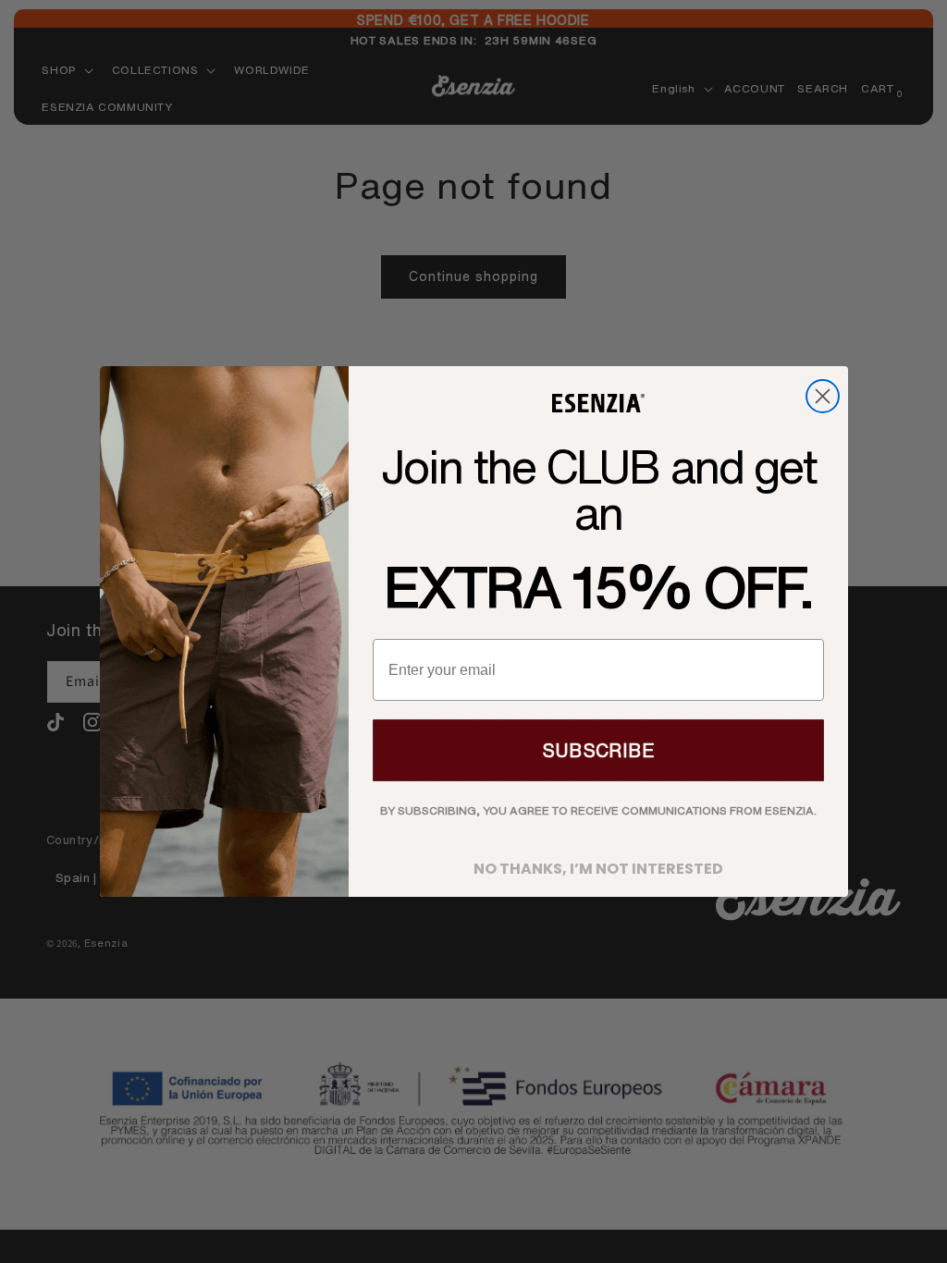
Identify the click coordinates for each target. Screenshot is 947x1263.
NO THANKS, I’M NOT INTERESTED (598, 863)
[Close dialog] (822, 396)
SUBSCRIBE (598, 750)
